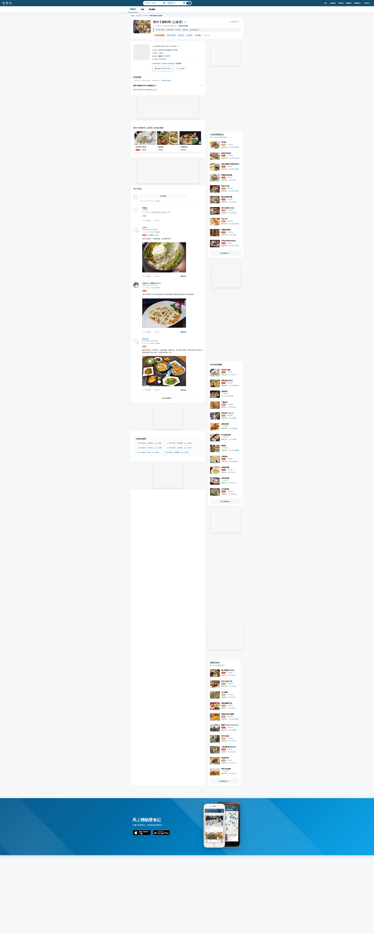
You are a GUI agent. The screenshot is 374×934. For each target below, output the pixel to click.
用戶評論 (137, 188)
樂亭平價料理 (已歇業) (168, 22)
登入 (325, 3)
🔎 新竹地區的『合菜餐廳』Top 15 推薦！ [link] (180, 448)
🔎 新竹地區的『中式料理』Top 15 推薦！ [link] (150, 448)
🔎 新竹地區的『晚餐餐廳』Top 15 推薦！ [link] (177, 452)
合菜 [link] (181, 35)
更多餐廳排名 (224, 253)
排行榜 (366, 3)
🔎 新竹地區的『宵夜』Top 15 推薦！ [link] (148, 452)
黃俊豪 (144, 208)
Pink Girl (145, 339)
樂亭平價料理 (166, 56)
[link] (234, 147)
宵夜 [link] (189, 35)
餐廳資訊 (133, 9)
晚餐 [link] (198, 35)
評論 (142, 9)
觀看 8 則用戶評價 (163, 68)
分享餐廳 (182, 68)
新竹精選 (139, 15)
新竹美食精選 (160, 35)
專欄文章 (349, 3)
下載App (341, 3)
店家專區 (357, 3)
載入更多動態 (166, 398)
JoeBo (144, 227)
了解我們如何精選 (183, 26)
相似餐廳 (152, 9)
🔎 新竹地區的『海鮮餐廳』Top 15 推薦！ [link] (150, 443)
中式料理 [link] (171, 35)
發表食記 (333, 3)
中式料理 (145, 15)
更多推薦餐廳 (224, 501)
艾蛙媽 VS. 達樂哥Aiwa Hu (151, 283)
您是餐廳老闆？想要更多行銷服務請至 (166, 63)
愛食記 (133, 15)
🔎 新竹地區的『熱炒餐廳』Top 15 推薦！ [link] (180, 443)
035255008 (162, 59)
